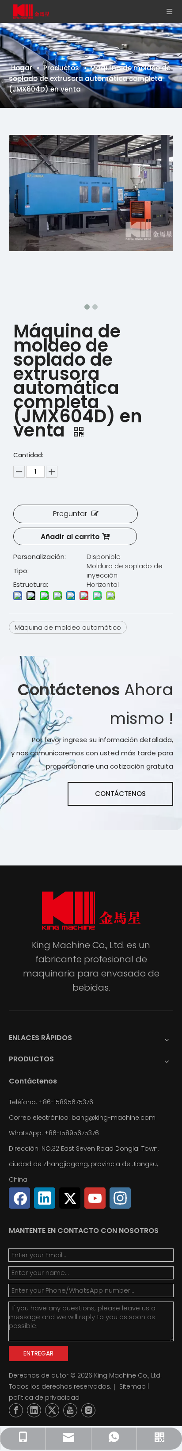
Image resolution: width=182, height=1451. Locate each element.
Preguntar (70, 514)
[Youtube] (95, 1198)
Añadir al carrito (70, 537)
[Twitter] (69, 1198)
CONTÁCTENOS (120, 793)
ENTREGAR (38, 1353)
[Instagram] (120, 1198)
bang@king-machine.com (113, 1117)
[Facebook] (19, 1198)
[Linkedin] (44, 1198)
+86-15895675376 (72, 1133)
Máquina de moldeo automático (68, 627)
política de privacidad (44, 1397)
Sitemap (132, 1386)
